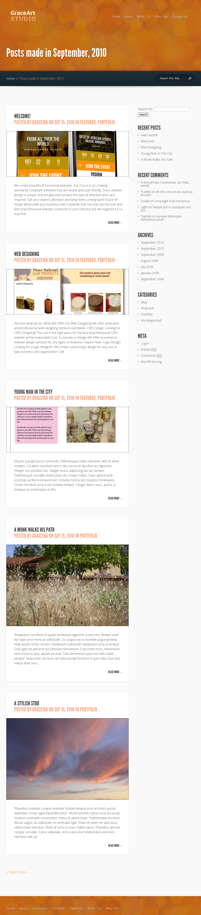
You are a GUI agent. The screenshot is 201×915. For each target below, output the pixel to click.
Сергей (146, 216)
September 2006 (152, 279)
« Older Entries (16, 872)
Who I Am (161, 17)
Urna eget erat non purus (172, 201)
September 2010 (152, 248)
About (128, 17)
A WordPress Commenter (158, 182)
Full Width (58, 908)
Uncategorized (151, 320)
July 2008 (147, 267)
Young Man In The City (33, 391)
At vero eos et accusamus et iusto (167, 193)
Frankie (146, 192)
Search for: (145, 109)
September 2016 (152, 242)
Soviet (145, 201)
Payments (76, 908)
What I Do (144, 17)
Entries (149, 349)
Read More (115, 222)
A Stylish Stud (26, 703)
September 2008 (152, 254)
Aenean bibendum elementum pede (161, 218)
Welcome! (22, 116)
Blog (144, 302)
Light (144, 207)
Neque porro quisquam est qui (166, 208)
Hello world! (149, 135)
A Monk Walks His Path (34, 529)
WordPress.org (151, 361)
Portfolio (106, 122)
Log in (145, 343)
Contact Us (180, 17)
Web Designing (26, 254)
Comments (151, 355)
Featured (88, 122)
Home (116, 17)
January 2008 (150, 273)
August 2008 (149, 261)
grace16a (40, 122)
